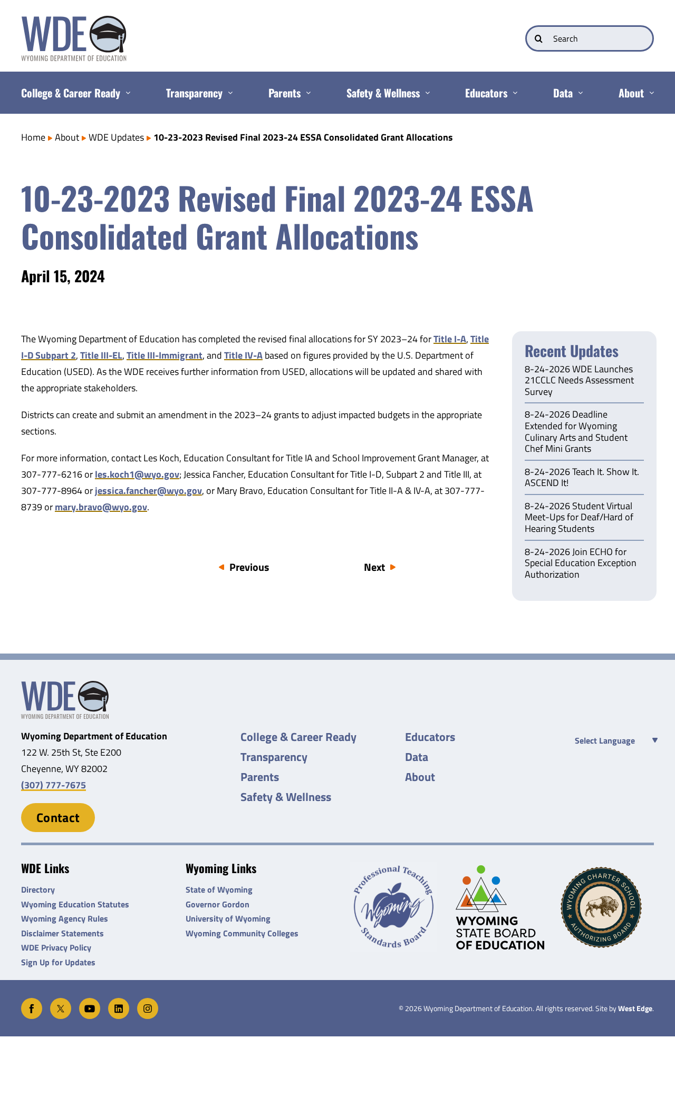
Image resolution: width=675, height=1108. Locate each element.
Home (33, 137)
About (67, 137)
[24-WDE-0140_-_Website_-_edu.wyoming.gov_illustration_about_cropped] (65, 685)
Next (374, 567)
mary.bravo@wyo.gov (101, 507)
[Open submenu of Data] (578, 93)
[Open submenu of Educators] (512, 93)
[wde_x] (60, 1002)
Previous (249, 567)
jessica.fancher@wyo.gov (148, 490)
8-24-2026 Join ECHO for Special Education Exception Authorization (581, 563)
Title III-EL (101, 355)
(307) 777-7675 (53, 785)
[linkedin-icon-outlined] (118, 1002)
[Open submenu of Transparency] (228, 93)
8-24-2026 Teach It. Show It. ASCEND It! (582, 478)
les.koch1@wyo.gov (137, 474)
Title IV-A (243, 355)
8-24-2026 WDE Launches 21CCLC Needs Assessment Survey (579, 381)
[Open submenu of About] (649, 93)
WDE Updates (116, 137)
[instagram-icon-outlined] (147, 1002)
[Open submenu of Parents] (306, 93)
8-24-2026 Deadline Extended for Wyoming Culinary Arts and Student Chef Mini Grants (576, 432)
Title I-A (449, 339)
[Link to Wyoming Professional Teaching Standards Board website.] (396, 907)
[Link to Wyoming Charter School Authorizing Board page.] (607, 907)
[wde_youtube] (89, 1002)
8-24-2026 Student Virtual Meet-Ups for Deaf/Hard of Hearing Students (579, 518)
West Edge (635, 1008)
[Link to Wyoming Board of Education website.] (502, 907)
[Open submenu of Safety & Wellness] (425, 93)
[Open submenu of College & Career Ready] (125, 93)
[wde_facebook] (31, 1002)
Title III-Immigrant (164, 355)
